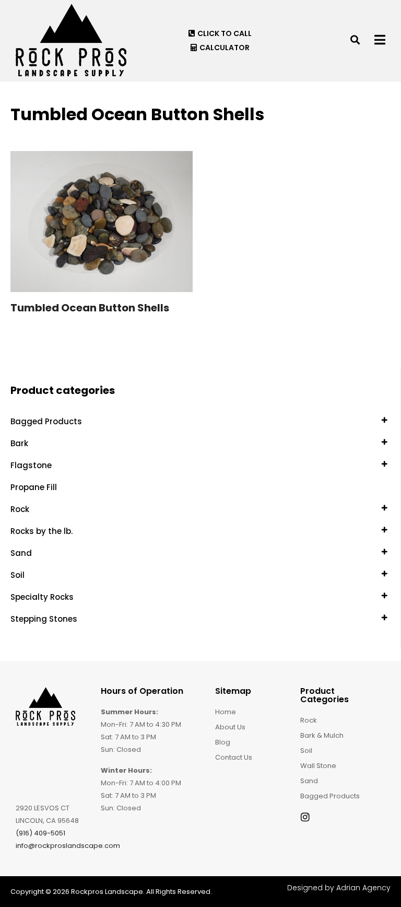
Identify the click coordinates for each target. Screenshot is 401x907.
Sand (21, 553)
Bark (19, 443)
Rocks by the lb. (41, 531)
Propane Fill (33, 487)
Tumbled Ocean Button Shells (89, 307)
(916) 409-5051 (40, 833)
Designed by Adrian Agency (339, 887)
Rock (19, 509)
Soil (17, 574)
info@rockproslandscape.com (68, 846)
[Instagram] (305, 817)
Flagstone (31, 465)
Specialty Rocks (42, 596)
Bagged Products (46, 421)
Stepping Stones (43, 618)
